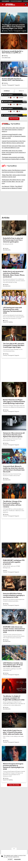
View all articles (14, 785)
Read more (17, 859)
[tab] (7, 91)
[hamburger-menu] (2, 4)
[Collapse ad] (14, 848)
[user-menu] (26, 4)
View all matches (14, 118)
